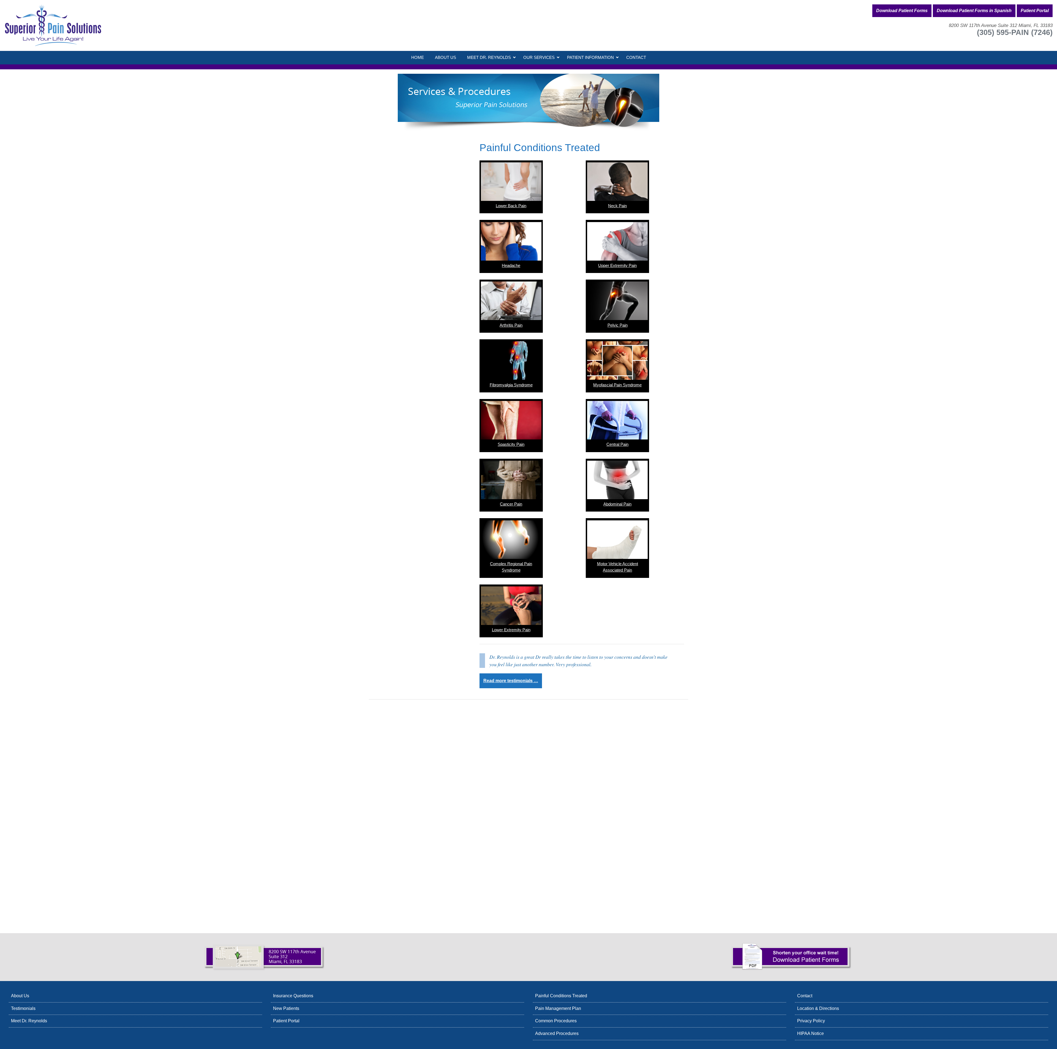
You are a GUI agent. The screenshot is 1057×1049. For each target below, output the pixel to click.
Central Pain (617, 444)
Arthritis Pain (511, 325)
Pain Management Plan (558, 1008)
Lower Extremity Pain (511, 630)
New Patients (286, 1008)
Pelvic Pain (617, 325)
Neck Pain (617, 206)
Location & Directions (818, 1008)
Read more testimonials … (510, 680)
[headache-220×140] (511, 241)
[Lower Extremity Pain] (511, 605)
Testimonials (23, 1008)
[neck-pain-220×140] (617, 181)
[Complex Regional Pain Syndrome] (511, 539)
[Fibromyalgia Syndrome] (511, 360)
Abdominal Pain (617, 504)
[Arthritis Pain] (511, 301)
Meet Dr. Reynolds (29, 1020)
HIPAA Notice (810, 1033)
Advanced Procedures (557, 1033)
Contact (804, 995)
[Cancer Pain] (511, 480)
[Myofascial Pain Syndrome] (617, 360)
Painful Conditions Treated (561, 995)
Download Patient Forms (902, 10)
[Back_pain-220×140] (511, 181)
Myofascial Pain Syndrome (617, 385)
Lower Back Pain (511, 206)
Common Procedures (556, 1020)
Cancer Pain (511, 504)
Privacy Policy (811, 1020)
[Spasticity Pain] (511, 420)
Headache (511, 265)
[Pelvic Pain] (617, 301)
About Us (20, 995)
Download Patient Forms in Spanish (974, 10)
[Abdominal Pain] (617, 480)
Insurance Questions (293, 995)
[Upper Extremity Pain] (617, 241)
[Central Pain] (617, 420)
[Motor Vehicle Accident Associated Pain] (617, 539)
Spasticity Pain (511, 444)
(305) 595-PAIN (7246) (1015, 32)
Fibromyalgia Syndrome (511, 385)
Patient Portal (1035, 10)
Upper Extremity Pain (617, 265)
